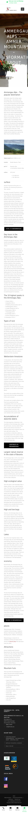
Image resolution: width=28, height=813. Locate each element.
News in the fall (9, 746)
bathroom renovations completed (14, 743)
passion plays (12, 641)
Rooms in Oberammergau (14, 620)
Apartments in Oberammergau (14, 445)
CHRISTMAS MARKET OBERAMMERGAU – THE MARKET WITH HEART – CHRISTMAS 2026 (15, 738)
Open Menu (22, 9)
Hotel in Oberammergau (14, 228)
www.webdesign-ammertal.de (14, 800)
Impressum (11, 799)
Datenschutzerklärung (17, 797)
